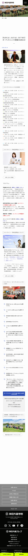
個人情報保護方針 (18, 552)
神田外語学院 (14, 539)
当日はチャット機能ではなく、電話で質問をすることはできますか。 (14, 361)
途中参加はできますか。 (12, 321)
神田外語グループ (14, 535)
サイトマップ (4, 550)
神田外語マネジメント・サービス (14, 545)
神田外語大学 (14, 537)
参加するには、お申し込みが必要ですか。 (14, 305)
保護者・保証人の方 (14, 497)
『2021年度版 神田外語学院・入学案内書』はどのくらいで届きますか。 (14, 342)
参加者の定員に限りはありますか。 (14, 316)
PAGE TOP (14, 509)
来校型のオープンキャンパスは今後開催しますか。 (15, 374)
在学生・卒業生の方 (14, 494)
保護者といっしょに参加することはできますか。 (14, 349)
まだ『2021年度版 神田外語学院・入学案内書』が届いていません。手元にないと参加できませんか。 (14, 334)
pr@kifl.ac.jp (16, 406)
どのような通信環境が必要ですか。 (14, 326)
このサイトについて (18, 550)
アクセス (14, 490)
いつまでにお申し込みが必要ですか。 (15, 310)
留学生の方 (14, 503)
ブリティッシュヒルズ (14, 543)
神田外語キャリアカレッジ (14, 541)
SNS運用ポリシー (5, 552)
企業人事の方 (14, 500)
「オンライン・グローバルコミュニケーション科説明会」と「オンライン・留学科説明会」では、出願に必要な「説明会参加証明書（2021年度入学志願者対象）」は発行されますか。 (15, 383)
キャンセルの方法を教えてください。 (14, 368)
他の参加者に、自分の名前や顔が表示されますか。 (15, 355)
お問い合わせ (14, 487)
